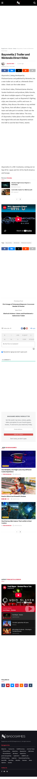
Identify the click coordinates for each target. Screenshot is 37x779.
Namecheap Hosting (24, 758)
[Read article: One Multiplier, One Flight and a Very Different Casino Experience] (18, 459)
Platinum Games (26, 242)
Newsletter (23, 751)
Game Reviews (7, 492)
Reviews (24, 760)
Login (33, 328)
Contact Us (11, 749)
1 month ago (16, 499)
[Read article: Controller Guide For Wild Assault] (5, 192)
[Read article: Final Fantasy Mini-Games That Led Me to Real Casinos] (18, 510)
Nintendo (16, 242)
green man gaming (6, 755)
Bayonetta (9, 242)
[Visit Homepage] (18, 3)
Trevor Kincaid (7, 474)
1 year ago (15, 192)
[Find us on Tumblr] (30, 685)
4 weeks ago (17, 474)
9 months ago (17, 187)
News (30, 760)
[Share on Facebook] (4, 70)
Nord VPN (3, 760)
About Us (3, 749)
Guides (10, 762)
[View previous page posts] (16, 199)
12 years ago (20, 63)
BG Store (15, 753)
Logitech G (16, 755)
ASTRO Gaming (5, 758)
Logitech (14, 758)
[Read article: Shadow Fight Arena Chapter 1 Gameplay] (5, 185)
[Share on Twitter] (19, 70)
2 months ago (18, 525)
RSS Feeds (31, 751)
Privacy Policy (6, 751)
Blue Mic (18, 760)
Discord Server (7, 753)
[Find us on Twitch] (26, 685)
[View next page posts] (20, 199)
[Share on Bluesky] (12, 70)
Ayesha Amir (10, 63)
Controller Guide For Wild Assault (21, 190)
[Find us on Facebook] (3, 685)
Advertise (15, 751)
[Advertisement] (18, 26)
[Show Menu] (2, 3)
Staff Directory (21, 749)
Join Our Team (30, 749)
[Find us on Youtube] (8, 685)
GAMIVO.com (25, 755)
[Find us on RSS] (21, 685)
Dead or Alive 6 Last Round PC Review (13, 496)
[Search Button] (34, 3)
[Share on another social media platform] (32, 70)
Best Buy (11, 760)
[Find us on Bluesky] (12, 685)
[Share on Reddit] (25, 70)
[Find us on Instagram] (17, 685)
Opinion (5, 466)
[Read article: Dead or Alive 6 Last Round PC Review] (18, 485)
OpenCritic (23, 753)
